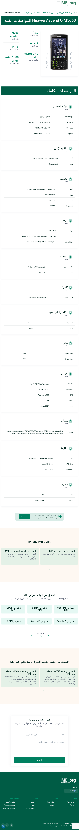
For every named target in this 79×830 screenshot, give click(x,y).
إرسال (39, 760)
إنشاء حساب (24, 516)
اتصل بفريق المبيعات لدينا (40, 636)
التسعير (32, 802)
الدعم (72, 805)
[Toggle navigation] (58, 3)
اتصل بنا (52, 805)
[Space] (68, 780)
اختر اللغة (75, 787)
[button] (49, 569)
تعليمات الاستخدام (9, 802)
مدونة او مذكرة (70, 802)
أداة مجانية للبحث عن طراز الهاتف (34, 13)
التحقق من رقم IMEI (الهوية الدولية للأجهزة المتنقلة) (61, 13)
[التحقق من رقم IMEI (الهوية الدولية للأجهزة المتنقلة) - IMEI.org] (68, 3)
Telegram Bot (30, 808)
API (33, 805)
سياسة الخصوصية (10, 805)
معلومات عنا (50, 802)
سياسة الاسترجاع (10, 808)
